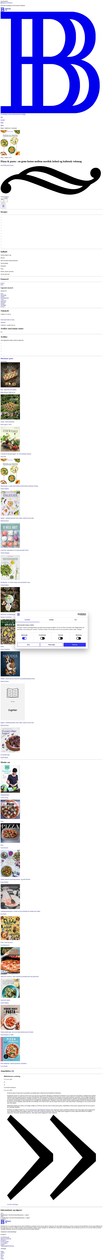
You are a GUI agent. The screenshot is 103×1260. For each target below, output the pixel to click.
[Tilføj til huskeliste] (3, 206)
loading (3, 203)
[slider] (51, 144)
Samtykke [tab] (27, 619)
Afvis (28, 644)
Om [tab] (76, 619)
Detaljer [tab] (51, 619)
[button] (51, 1214)
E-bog (5, 198)
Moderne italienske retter (47, 1110)
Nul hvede (28, 1110)
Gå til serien (4, 361)
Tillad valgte (51, 644)
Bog (2, 199)
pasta (2, 284)
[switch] (42, 638)
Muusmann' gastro (8, 165)
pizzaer (2, 283)
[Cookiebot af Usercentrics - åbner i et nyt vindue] (79, 614)
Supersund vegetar (36, 1110)
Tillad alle (74, 644)
